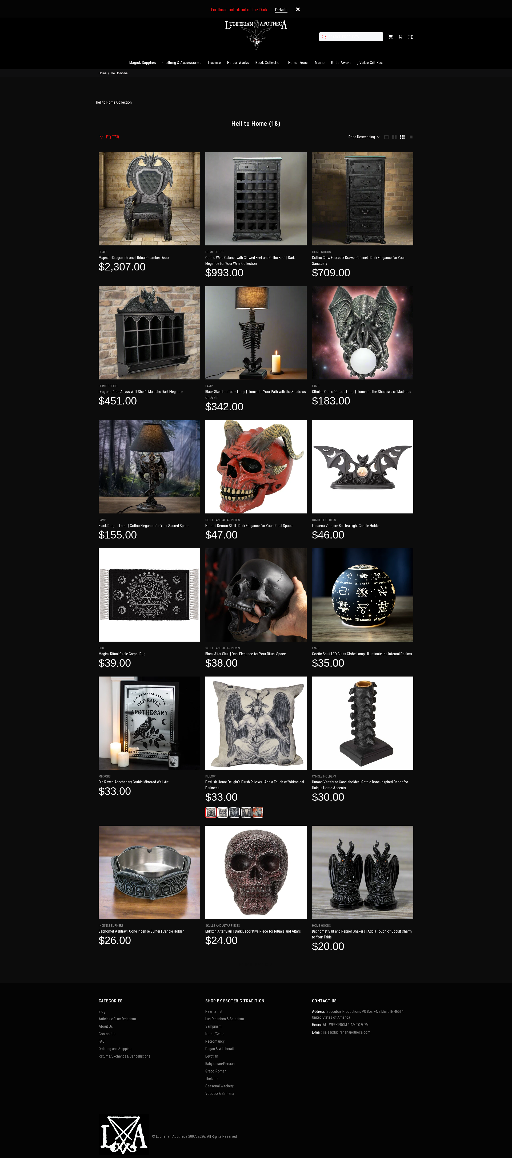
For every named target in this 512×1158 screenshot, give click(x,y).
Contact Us (107, 1034)
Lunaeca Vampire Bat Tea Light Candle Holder (346, 526)
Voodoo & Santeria (219, 1093)
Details (281, 9)
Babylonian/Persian (220, 1064)
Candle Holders (324, 520)
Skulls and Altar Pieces (222, 520)
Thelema (211, 1078)
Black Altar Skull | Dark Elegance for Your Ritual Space (245, 654)
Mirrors (104, 776)
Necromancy (215, 1041)
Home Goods (214, 252)
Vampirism (213, 1026)
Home (102, 73)
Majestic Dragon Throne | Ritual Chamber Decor (134, 258)
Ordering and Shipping (115, 1049)
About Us (106, 1026)
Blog (102, 1011)
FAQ (102, 1041)
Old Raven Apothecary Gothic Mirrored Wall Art (134, 782)
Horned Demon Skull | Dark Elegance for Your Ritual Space (249, 526)
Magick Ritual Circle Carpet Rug (122, 654)
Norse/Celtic (214, 1034)
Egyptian (211, 1056)
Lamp (209, 386)
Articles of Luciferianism (117, 1019)
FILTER (112, 137)
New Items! (213, 1011)
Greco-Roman (215, 1071)
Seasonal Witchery (219, 1086)
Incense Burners (111, 926)
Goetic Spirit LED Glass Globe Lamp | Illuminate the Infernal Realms (362, 654)
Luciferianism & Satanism (224, 1019)
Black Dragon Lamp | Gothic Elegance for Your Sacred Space (144, 526)
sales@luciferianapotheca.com (346, 1032)
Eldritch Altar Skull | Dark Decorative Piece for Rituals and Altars (253, 931)
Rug (101, 648)
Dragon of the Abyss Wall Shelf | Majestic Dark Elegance (141, 392)
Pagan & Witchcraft (219, 1049)
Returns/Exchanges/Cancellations (124, 1056)
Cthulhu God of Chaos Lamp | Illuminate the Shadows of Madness (361, 392)
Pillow (210, 776)
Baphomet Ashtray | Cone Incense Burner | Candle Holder (141, 931)
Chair (102, 252)
